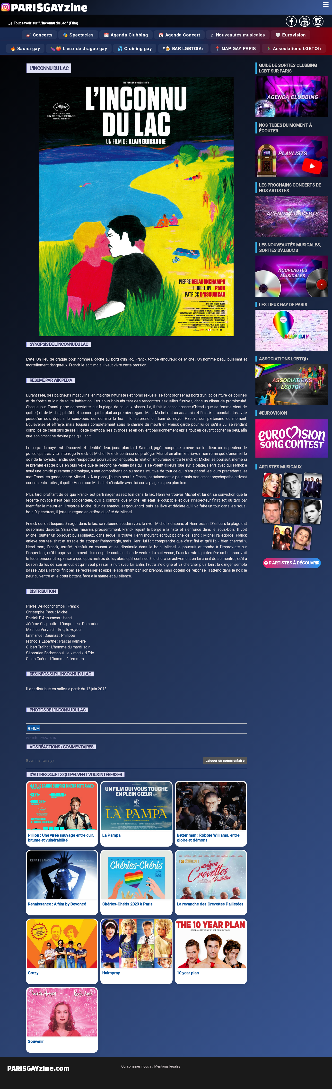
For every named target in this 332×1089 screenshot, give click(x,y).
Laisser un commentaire (225, 760)
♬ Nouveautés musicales (237, 35)
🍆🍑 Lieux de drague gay (78, 48)
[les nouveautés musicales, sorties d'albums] (291, 277)
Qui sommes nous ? (136, 1066)
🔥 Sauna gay (25, 48)
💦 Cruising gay (134, 48)
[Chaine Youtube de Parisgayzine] (304, 23)
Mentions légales (167, 1066)
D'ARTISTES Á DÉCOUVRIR (294, 562)
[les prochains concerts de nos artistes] (291, 217)
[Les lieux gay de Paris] (291, 331)
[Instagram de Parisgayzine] (318, 23)
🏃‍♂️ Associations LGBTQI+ (294, 48)
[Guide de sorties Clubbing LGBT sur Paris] (291, 97)
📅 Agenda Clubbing (126, 35)
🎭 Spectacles (78, 35)
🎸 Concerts (39, 35)
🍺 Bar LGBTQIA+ (184, 48)
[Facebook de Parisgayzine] (291, 23)
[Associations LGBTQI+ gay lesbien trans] (291, 385)
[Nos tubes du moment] (291, 157)
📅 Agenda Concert (179, 35)
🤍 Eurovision (290, 35)
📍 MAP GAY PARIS (235, 48)
